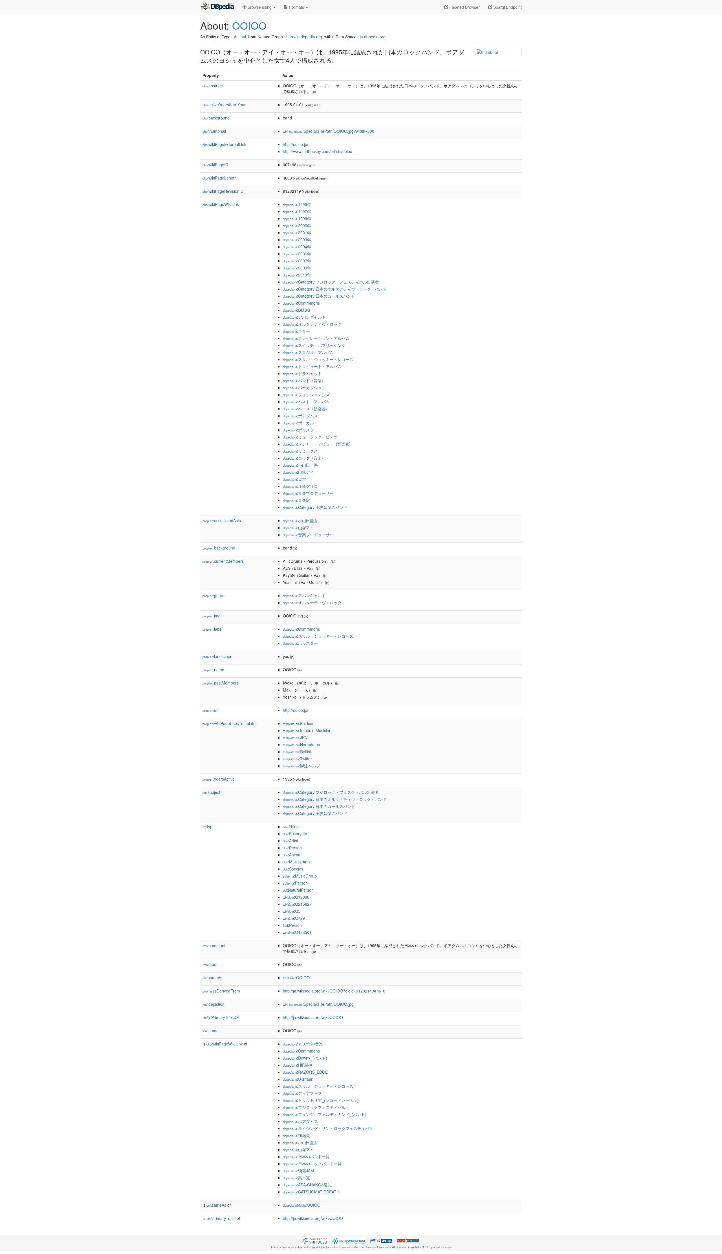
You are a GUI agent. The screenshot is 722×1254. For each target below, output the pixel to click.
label (212, 629)
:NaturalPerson (298, 890)
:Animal (292, 855)
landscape (217, 656)
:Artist (290, 840)
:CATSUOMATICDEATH (311, 1192)
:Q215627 (297, 904)
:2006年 (297, 253)
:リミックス (300, 451)
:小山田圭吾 (300, 465)
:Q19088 (296, 897)
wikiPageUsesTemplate (229, 723)
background (216, 118)
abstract (212, 85)
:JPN (295, 737)
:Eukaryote (295, 833)
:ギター (296, 331)
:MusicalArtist (297, 862)
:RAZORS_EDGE (305, 1072)
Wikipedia (322, 1247)
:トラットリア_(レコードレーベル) (320, 1100)
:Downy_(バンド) (305, 1058)
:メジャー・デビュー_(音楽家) (317, 444)
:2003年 (297, 239)
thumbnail (214, 131)
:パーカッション (304, 387)
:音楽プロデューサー (308, 493)
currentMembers (223, 561)
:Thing (291, 826)
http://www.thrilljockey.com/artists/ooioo (317, 151)
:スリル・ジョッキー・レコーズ (318, 359)
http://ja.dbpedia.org (304, 36)
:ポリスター (300, 430)
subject (211, 792)
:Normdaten (301, 744)
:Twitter (297, 758)
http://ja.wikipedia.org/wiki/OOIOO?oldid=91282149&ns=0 (334, 991)
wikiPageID (215, 164)
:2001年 (297, 232)
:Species (293, 869)
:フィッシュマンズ (306, 394)
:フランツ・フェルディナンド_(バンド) (324, 1114)
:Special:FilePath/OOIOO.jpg (318, 1004)
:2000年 (297, 225)
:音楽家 (296, 500)
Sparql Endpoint (507, 7)
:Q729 (294, 918)
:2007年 (297, 260)
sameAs (212, 977)
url (210, 710)
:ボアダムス (300, 415)
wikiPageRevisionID (222, 191)
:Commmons (301, 303)
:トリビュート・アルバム (312, 366)
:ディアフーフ (302, 1093)
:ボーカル (298, 423)
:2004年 (297, 246)
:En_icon (298, 723)
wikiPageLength (219, 178)
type (208, 826)
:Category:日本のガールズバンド (319, 296)
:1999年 (297, 218)
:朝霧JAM (298, 1170)
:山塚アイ (298, 472)
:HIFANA (297, 1065)
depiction (213, 1004)
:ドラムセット (302, 373)
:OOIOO (296, 977)
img (211, 616)
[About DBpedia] (217, 7)
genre (213, 595)
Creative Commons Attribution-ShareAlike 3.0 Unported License (408, 1247)
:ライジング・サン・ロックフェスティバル (328, 1128)
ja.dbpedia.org (373, 36)
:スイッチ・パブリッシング (314, 345)
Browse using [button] (259, 7)
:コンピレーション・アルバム (316, 338)
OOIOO (249, 25)
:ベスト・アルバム (306, 401)
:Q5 (291, 911)
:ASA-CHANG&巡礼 (307, 1184)
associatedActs (221, 520)
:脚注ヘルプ (301, 765)
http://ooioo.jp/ (295, 144)
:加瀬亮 (296, 1135)
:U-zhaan (298, 1079)
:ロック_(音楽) (303, 458)
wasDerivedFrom (221, 991)
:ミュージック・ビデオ (310, 437)
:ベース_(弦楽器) (305, 408)
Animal (240, 36)
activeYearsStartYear (224, 104)
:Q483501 (297, 932)
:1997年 (297, 211)
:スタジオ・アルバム (308, 352)
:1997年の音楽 (303, 1044)
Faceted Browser (464, 7)
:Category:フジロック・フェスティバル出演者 (331, 282)
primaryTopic (220, 1218)
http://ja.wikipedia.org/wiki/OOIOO (313, 1017)
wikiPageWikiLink (220, 204)
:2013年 (297, 275)
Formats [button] (296, 7)
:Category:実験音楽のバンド (315, 507)
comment (213, 945)
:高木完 (296, 1177)
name (213, 669)
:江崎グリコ (300, 486)
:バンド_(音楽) (303, 380)
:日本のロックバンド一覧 (312, 1163)
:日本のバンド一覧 (306, 1156)
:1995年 (297, 204)
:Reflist (297, 751)
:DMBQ (296, 310)
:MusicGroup (300, 876)
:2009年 (297, 268)
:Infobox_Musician (307, 730)
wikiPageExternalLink (224, 144)
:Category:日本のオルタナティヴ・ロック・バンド (335, 289)
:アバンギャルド (304, 317)
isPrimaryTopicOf (220, 1017)
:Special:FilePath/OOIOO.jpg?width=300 (328, 131)
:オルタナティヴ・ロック (312, 324)
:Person (292, 847)
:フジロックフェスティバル (314, 1107)
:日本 (294, 479)
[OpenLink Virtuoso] (314, 1240)
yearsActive (218, 779)
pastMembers (220, 683)
